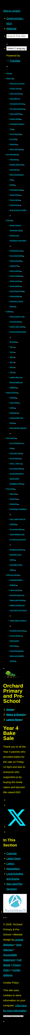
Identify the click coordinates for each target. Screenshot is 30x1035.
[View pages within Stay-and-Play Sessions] (10, 433)
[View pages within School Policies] (21, 195)
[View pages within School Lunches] (21, 281)
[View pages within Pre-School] (15, 489)
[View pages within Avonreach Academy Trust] (13, 129)
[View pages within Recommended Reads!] (10, 337)
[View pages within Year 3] (14, 357)
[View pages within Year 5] (14, 367)
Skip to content (11, 10)
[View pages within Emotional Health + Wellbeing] (17, 585)
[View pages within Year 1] (14, 347)
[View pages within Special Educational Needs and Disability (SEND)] (15, 661)
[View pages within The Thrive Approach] (25, 109)
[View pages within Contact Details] (21, 119)
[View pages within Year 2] (14, 352)
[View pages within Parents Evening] (22, 261)
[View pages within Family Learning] (21, 590)
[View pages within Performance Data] (23, 190)
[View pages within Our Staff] (16, 139)
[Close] (3, 1021)
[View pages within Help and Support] (19, 575)
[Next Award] (5, 917)
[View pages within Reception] (17, 342)
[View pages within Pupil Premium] (20, 205)
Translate (15, 60)
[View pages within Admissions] (18, 504)
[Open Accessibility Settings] (7, 66)
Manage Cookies (14, 1016)
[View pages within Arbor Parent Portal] (24, 291)
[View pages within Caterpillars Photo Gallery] (15, 570)
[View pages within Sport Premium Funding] (10, 215)
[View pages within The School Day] (21, 134)
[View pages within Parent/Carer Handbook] (10, 514)
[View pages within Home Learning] (21, 271)
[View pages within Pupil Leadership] (22, 114)
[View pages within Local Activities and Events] (15, 423)
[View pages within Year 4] (14, 362)
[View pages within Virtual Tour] (18, 499)
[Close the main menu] (3, 668)
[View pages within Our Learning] (16, 438)
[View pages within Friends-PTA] (19, 266)
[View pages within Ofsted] (15, 185)
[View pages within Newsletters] (18, 413)
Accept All (6, 1016)
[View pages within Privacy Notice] (20, 200)
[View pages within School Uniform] (21, 286)
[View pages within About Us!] (17, 494)
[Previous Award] (3, 917)
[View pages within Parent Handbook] (22, 276)
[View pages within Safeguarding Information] (18, 646)
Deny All (21, 1016)
